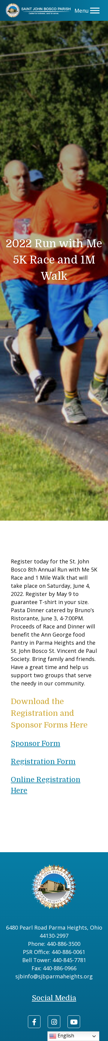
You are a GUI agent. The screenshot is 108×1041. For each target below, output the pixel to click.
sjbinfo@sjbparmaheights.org (54, 976)
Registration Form (43, 761)
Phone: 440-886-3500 (54, 943)
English (65, 1035)
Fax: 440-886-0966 (54, 968)
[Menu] (95, 10)
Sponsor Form (35, 743)
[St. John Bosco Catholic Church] (39, 10)
